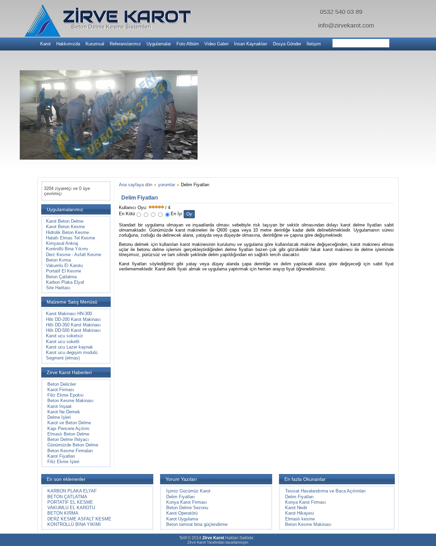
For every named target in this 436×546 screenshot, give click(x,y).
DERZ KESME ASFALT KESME (79, 518)
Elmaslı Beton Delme (68, 434)
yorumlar (166, 184)
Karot (45, 43)
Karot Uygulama (182, 518)
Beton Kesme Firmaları (70, 450)
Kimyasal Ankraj (62, 243)
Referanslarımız (125, 43)
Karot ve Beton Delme (69, 422)
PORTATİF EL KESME (70, 502)
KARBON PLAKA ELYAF (72, 490)
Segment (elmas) (63, 357)
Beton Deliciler (61, 384)
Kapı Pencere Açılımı (68, 428)
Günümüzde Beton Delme (72, 444)
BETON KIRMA (62, 513)
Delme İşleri (59, 417)
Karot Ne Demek (63, 411)
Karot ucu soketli (62, 341)
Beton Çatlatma (61, 276)
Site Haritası (58, 287)
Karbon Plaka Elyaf (65, 282)
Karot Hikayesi (299, 513)
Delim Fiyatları (139, 198)
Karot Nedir (296, 507)
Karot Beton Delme (64, 221)
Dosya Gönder (287, 43)
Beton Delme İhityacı (68, 439)
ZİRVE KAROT (127, 16)
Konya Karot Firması (186, 502)
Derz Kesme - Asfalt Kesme (73, 254)
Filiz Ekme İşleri (63, 461)
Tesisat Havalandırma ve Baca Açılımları (325, 490)
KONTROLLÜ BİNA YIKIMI (74, 524)
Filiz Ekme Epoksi (65, 395)
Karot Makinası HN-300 (69, 313)
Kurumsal (94, 43)
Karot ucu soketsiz (64, 335)
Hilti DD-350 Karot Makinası (73, 324)
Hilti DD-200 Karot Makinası (73, 319)
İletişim (314, 43)
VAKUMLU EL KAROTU (71, 507)
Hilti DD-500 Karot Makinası (73, 330)
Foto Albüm (187, 43)
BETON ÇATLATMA (67, 496)
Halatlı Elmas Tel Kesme (70, 237)
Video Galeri (216, 43)
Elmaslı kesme (300, 518)
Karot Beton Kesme (65, 226)
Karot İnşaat (59, 406)
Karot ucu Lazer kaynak (69, 347)
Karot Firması (60, 389)
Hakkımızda (68, 43)
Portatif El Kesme (63, 271)
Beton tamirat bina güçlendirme (197, 524)
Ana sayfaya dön (135, 184)
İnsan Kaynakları (250, 43)
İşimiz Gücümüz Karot (188, 490)
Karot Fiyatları (61, 456)
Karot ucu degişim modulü (71, 352)
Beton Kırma (58, 260)
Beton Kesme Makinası (70, 400)
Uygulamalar (158, 43)
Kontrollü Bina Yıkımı (67, 248)
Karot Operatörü (182, 513)
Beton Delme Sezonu (187, 507)
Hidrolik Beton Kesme (67, 232)
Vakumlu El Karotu (64, 265)
